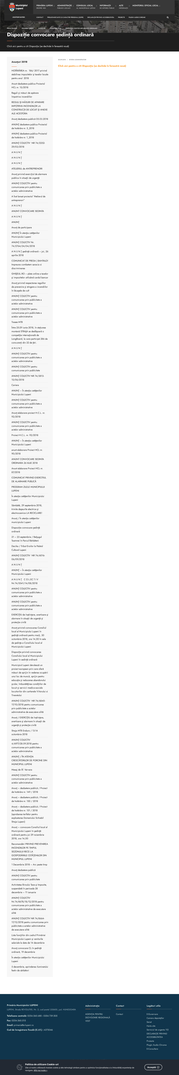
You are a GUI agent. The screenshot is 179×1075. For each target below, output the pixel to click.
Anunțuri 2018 (55, 28)
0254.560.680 (34, 1015)
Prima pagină (12, 28)
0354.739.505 (50, 1015)
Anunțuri (41, 28)
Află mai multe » (40, 1070)
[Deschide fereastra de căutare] (167, 17)
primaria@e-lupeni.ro (24, 1025)
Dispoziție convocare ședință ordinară (81, 28)
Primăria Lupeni (28, 28)
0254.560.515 (19, 1020)
